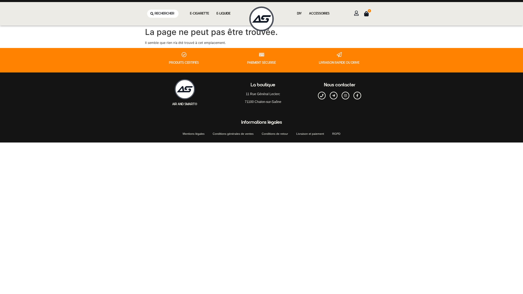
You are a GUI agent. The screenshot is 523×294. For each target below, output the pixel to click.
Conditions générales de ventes (233, 133)
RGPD (336, 133)
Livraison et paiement (310, 133)
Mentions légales (194, 133)
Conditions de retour (275, 133)
